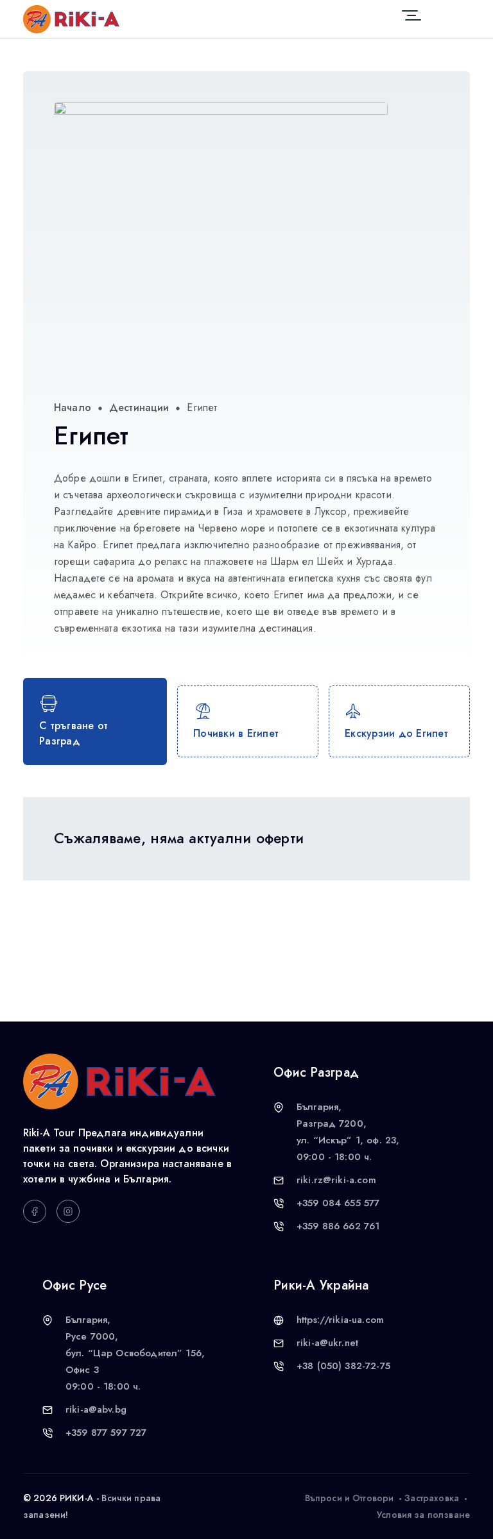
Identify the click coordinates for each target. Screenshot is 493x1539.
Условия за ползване (423, 1514)
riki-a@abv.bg (95, 1409)
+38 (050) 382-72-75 (343, 1366)
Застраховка (431, 1498)
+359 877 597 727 (105, 1432)
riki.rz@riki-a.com (336, 1180)
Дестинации (139, 407)
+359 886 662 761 (338, 1226)
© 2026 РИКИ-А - (61, 1498)
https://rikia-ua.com (340, 1320)
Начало (72, 407)
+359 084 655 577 (338, 1203)
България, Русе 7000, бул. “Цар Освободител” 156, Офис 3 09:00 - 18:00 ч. (135, 1353)
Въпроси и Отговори (349, 1498)
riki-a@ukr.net (327, 1343)
